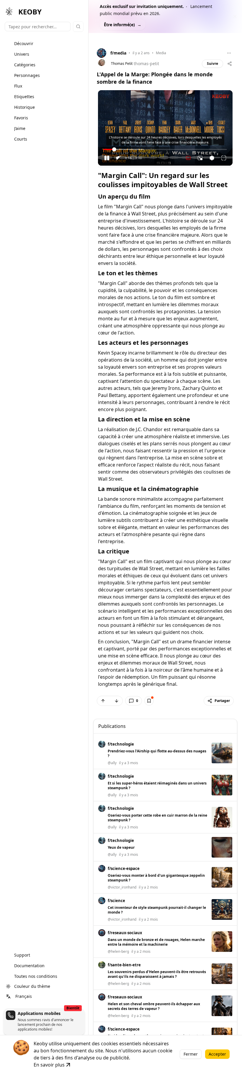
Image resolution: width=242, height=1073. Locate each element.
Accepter (217, 1054)
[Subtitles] (188, 158)
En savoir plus (49, 1065)
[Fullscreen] (223, 158)
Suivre (212, 63)
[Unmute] (118, 158)
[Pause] (107, 158)
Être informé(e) (122, 24)
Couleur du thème (32, 986)
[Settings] (212, 158)
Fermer (191, 1054)
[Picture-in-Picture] (200, 158)
